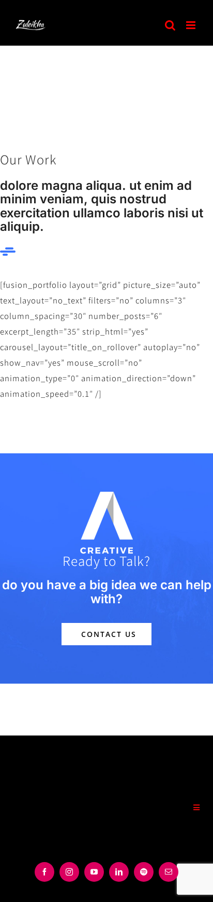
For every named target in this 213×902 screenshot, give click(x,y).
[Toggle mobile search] (170, 25)
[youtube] (94, 872)
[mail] (168, 872)
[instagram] (69, 872)
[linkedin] (119, 872)
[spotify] (144, 872)
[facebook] (44, 872)
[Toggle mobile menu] (191, 25)
